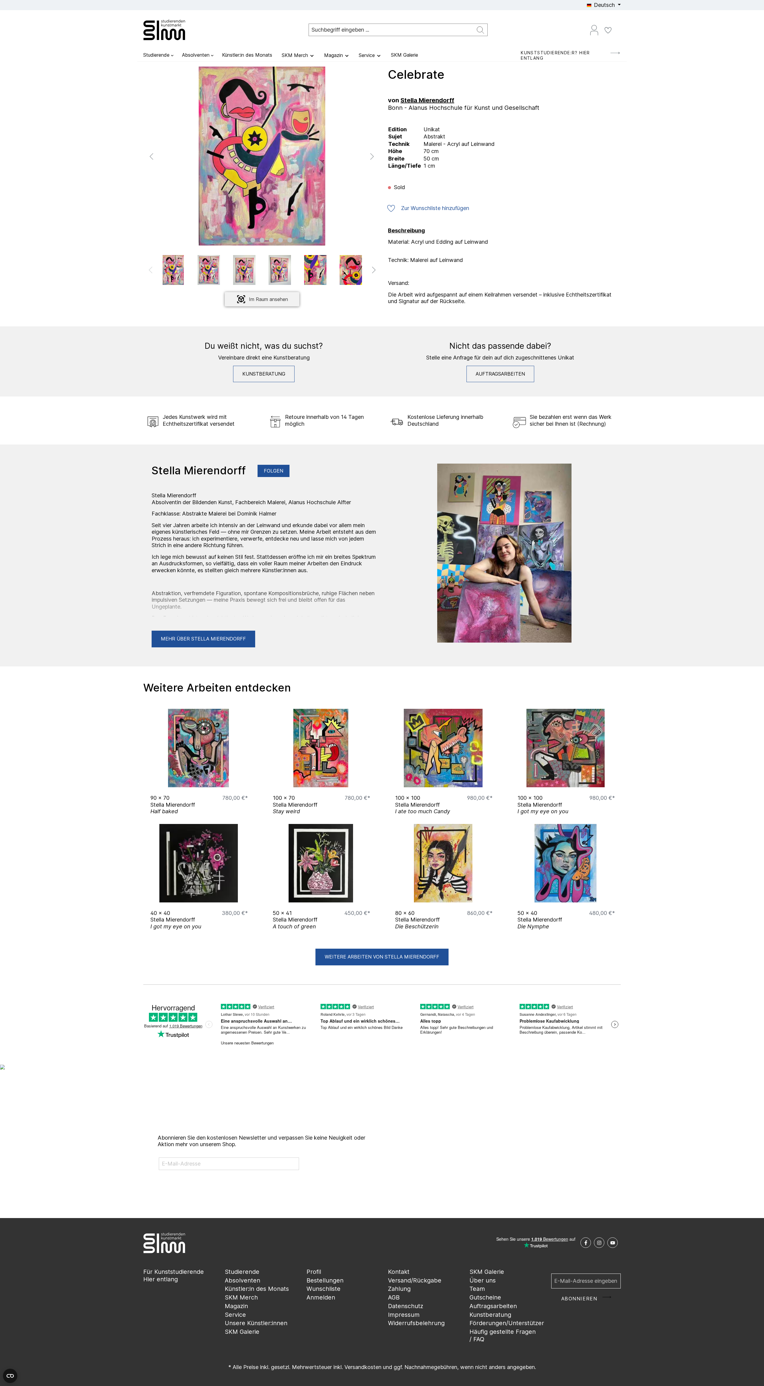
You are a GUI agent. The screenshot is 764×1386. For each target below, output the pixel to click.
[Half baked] (198, 748)
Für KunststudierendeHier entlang (173, 1275)
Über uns (482, 1280)
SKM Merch (241, 1297)
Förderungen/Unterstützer (506, 1323)
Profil (313, 1271)
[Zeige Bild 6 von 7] (280, 240)
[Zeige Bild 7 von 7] (289, 240)
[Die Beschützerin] (443, 863)
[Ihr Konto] (594, 30)
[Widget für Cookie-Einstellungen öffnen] (10, 1376)
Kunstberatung (263, 374)
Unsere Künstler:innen (256, 1323)
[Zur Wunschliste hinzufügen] (242, 781)
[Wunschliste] (608, 30)
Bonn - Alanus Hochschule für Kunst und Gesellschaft (463, 107)
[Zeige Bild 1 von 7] (234, 240)
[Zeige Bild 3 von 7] (252, 240)
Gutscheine (485, 1297)
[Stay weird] (321, 748)
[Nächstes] (372, 156)
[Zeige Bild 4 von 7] (262, 240)
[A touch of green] (321, 863)
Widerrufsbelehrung (416, 1323)
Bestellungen (325, 1280)
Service (235, 1314)
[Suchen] (481, 30)
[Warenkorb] (618, 27)
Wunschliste (323, 1288)
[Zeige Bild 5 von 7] (271, 240)
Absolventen (242, 1280)
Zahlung (399, 1288)
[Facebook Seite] (585, 1242)
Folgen (273, 471)
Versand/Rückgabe (414, 1280)
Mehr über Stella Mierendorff (203, 639)
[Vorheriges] (151, 156)
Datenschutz (405, 1306)
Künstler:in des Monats (257, 1288)
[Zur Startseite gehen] (173, 29)
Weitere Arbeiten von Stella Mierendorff (382, 957)
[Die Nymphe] (565, 863)
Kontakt (398, 1271)
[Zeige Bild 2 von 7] (243, 240)
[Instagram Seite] (599, 1242)
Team (477, 1288)
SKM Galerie (242, 1331)
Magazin (236, 1306)
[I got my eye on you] (565, 748)
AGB (394, 1297)
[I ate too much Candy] (443, 748)
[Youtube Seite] (612, 1242)
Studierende (242, 1271)
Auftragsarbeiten (500, 374)
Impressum (404, 1314)
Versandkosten (362, 1367)
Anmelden (320, 1297)
